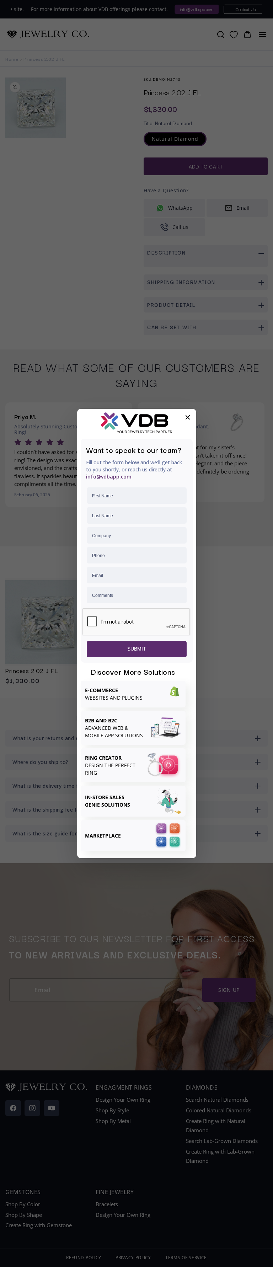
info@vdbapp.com (109, 476)
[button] (188, 417)
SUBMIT (136, 649)
